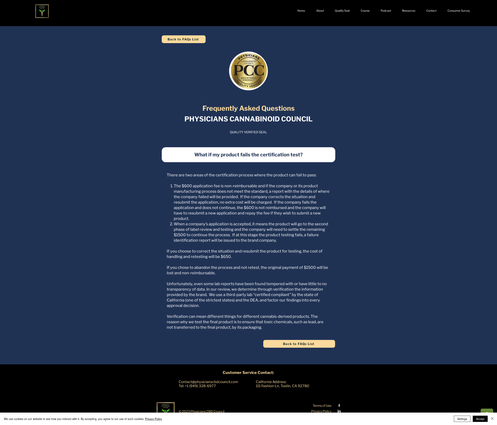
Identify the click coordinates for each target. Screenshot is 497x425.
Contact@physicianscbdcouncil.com (208, 382)
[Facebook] (339, 406)
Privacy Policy (153, 419)
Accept (480, 419)
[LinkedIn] (339, 411)
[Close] (492, 419)
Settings (462, 419)
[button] (320, 11)
